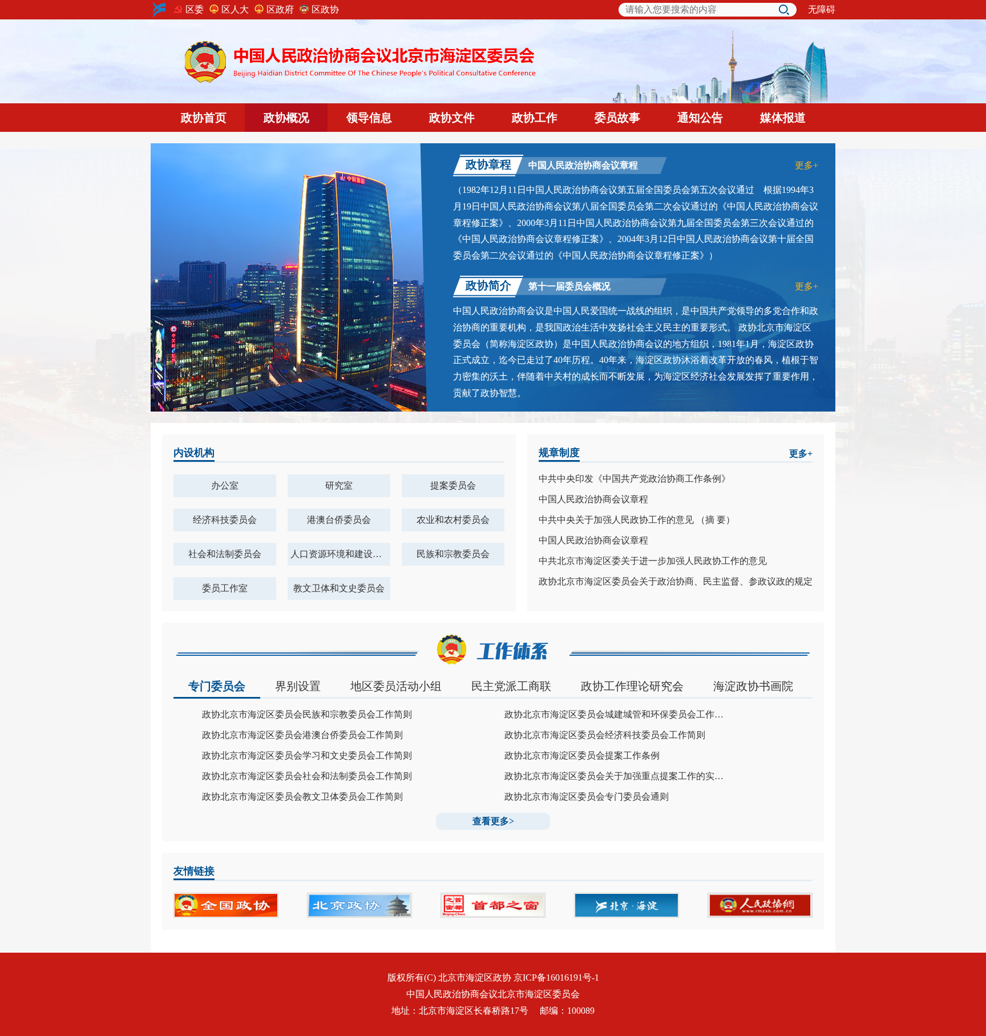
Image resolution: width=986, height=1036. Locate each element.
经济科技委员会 (225, 520)
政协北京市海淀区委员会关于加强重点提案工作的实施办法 (616, 776)
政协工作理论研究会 (632, 686)
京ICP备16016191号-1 (556, 977)
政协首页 (204, 117)
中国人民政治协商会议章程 (593, 499)
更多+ (806, 165)
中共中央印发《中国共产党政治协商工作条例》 (634, 478)
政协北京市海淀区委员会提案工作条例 (582, 755)
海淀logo (159, 9)
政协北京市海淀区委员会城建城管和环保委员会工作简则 (616, 714)
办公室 (225, 485)
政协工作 (534, 117)
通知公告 (700, 117)
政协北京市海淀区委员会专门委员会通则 (586, 796)
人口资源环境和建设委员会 (340, 554)
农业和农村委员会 (453, 520)
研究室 (339, 485)
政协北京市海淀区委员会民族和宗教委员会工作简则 (307, 714)
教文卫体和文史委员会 (339, 588)
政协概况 (286, 117)
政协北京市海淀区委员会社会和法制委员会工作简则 (307, 776)
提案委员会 (453, 485)
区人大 (235, 9)
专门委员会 (216, 686)
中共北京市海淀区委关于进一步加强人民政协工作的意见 (653, 561)
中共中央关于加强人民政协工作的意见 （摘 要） (637, 520)
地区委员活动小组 (396, 686)
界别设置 (298, 686)
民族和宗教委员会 (453, 554)
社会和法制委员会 (224, 554)
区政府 (280, 9)
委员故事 (617, 117)
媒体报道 (783, 117)
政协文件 (452, 117)
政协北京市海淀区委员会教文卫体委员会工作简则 (302, 796)
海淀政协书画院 (753, 686)
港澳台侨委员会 (339, 520)
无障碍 (821, 9)
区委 (194, 9)
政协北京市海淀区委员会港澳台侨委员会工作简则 (302, 735)
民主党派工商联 (511, 686)
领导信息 (369, 117)
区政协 (325, 9)
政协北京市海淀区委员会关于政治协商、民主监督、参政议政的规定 (676, 581)
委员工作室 (225, 588)
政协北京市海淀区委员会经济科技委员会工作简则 (604, 735)
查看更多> (493, 821)
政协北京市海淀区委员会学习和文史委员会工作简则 (307, 755)
